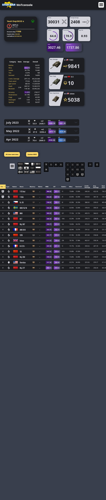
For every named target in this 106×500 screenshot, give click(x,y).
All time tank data (12, 154)
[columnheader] (3, 187)
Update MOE (32, 154)
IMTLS (15, 25)
